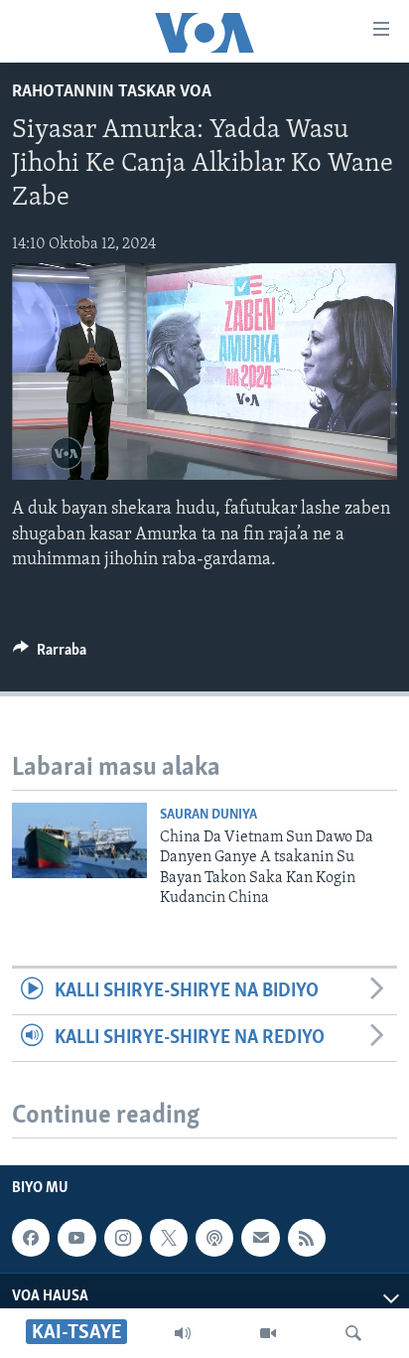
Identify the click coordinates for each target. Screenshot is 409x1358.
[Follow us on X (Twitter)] (169, 1238)
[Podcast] (214, 1238)
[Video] (268, 1333)
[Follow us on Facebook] (31, 1238)
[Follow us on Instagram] (123, 1238)
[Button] (49, 655)
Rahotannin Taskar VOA (111, 92)
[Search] (353, 1333)
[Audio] (182, 1333)
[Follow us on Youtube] (76, 1238)
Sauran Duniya (208, 815)
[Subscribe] (260, 1238)
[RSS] (307, 1238)
